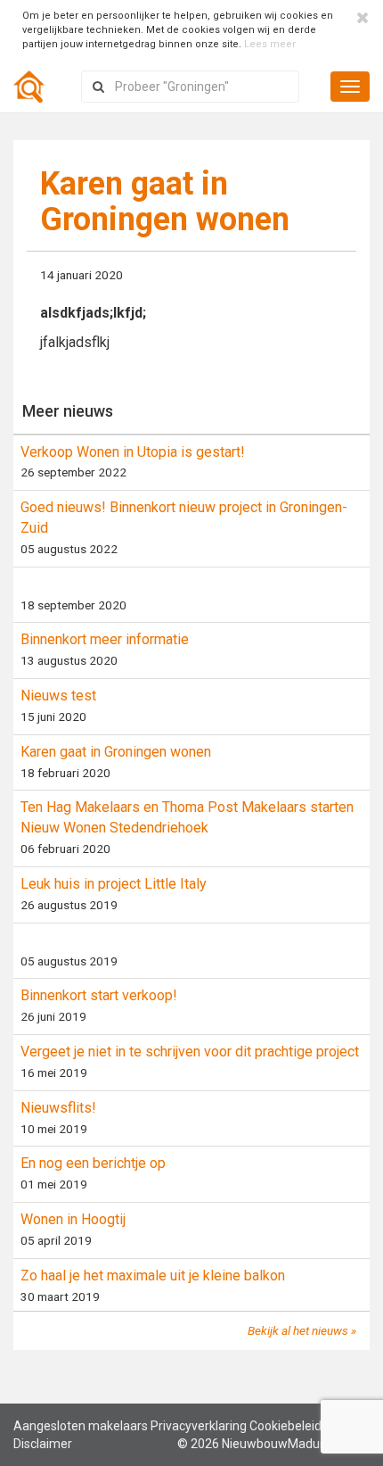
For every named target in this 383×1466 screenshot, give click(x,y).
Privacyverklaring (199, 1426)
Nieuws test (58, 695)
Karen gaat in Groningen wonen (115, 751)
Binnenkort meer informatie (104, 639)
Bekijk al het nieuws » (302, 1330)
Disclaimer (42, 1444)
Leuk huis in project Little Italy (113, 883)
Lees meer (270, 44)
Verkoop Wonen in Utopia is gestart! (132, 451)
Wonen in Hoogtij (73, 1219)
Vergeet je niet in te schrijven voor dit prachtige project (189, 1051)
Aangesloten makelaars (80, 1426)
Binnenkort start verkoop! (98, 995)
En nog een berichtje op (93, 1163)
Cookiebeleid (285, 1426)
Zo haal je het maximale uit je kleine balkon (152, 1275)
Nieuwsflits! (58, 1107)
